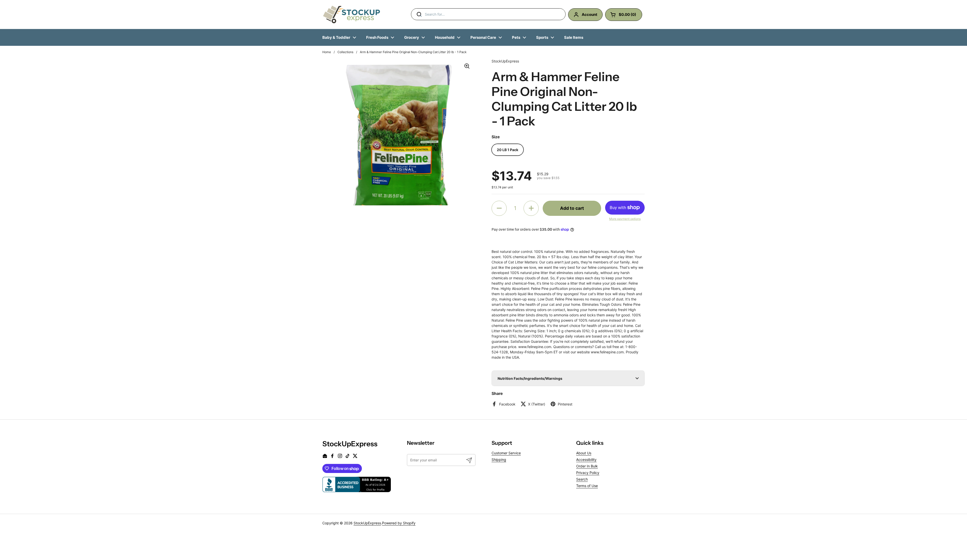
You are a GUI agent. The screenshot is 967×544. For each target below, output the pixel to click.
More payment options (625, 219)
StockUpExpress (367, 523)
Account (589, 14)
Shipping (499, 459)
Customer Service (506, 453)
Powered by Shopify (399, 523)
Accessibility (586, 459)
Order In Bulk (587, 466)
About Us (583, 453)
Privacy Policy (587, 472)
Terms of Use (587, 486)
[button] (499, 208)
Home (326, 52)
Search (582, 479)
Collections (345, 52)
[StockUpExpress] (351, 14)
